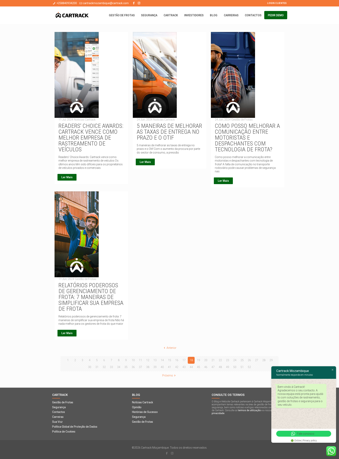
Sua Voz (57, 421)
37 (140, 367)
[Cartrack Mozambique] (72, 15)
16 (176, 360)
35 (126, 367)
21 (213, 360)
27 (256, 360)
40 (162, 367)
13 (155, 360)
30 (89, 367)
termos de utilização (249, 410)
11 (140, 360)
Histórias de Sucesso (145, 412)
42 (176, 367)
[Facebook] (134, 3)
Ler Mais (67, 177)
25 (242, 360)
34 (118, 367)
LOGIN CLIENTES (277, 3)
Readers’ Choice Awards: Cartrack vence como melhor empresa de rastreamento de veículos (90, 137)
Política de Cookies (63, 431)
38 (147, 367)
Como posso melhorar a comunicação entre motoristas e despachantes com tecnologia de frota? (247, 137)
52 (249, 367)
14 (162, 360)
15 (169, 360)
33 (111, 367)
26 (249, 360)
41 (169, 367)
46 (205, 367)
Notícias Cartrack (142, 402)
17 (184, 360)
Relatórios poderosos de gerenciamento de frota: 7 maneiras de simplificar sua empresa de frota (90, 297)
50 (234, 367)
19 (198, 360)
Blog (136, 395)
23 (227, 360)
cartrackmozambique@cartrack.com (106, 3)
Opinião (136, 407)
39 (155, 367)
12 (147, 360)
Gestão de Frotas (62, 402)
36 (133, 367)
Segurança (59, 407)
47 (213, 367)
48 (220, 367)
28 (263, 360)
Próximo (167, 375)
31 (96, 367)
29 (271, 360)
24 (234, 360)
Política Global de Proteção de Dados (74, 426)
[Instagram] (139, 3)
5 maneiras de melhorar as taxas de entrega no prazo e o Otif (169, 131)
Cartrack (60, 395)
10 (133, 360)
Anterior (171, 347)
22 (220, 360)
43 (184, 367)
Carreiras (58, 416)
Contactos (58, 412)
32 (104, 367)
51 (242, 367)
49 (227, 367)
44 (191, 367)
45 (198, 367)
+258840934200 (66, 3)
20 (205, 360)
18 (191, 360)
